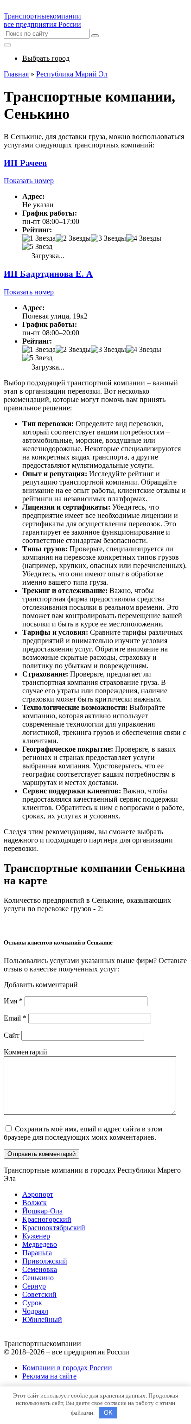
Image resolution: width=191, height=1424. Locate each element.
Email (15, 1018)
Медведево (39, 1244)
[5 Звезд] (37, 247)
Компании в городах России (67, 1368)
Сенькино (38, 1278)
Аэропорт (37, 1194)
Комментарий (25, 1052)
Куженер (36, 1236)
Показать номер (29, 181)
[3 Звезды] (108, 238)
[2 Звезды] (73, 238)
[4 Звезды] (143, 238)
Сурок (32, 1303)
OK (108, 1412)
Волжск (34, 1203)
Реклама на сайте (49, 1376)
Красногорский (46, 1219)
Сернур (34, 1286)
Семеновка (39, 1269)
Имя (13, 1001)
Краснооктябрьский (53, 1228)
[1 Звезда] (39, 238)
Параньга (37, 1253)
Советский (39, 1294)
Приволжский (44, 1261)
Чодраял (35, 1311)
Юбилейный (42, 1319)
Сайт (11, 1035)
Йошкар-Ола (42, 1211)
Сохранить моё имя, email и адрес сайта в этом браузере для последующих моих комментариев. (83, 1133)
